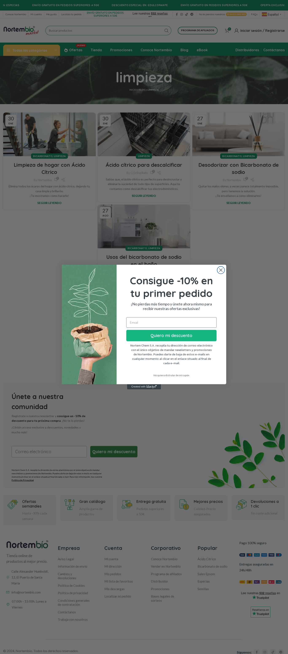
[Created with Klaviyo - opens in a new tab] (144, 386)
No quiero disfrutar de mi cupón (171, 375)
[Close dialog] (221, 270)
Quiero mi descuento (171, 335)
